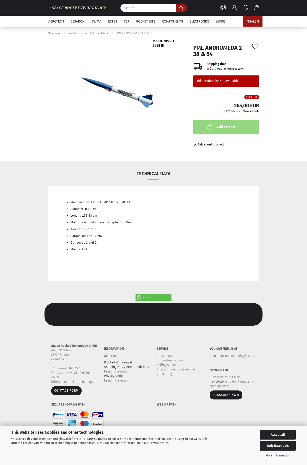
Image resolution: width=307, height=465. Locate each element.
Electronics (199, 21)
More (220, 21)
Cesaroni (78, 21)
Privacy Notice (158, 443)
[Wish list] (245, 8)
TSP (126, 21)
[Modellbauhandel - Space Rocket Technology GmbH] (80, 8)
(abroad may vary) (233, 68)
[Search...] (181, 8)
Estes (112, 21)
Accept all (278, 435)
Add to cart (226, 127)
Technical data (154, 173)
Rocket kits (145, 21)
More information (277, 455)
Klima (96, 21)
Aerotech (56, 21)
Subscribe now (226, 395)
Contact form (66, 390)
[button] (223, 8)
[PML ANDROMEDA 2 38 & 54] (117, 95)
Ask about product (211, 144)
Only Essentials (278, 446)
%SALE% (253, 21)
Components (172, 21)
